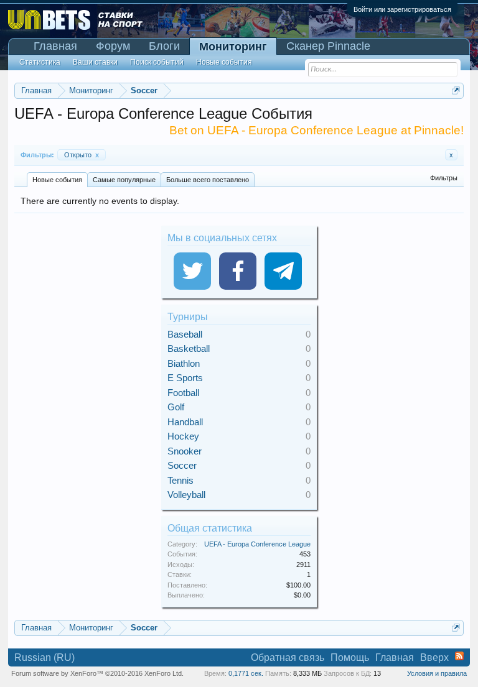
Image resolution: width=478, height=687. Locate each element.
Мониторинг (233, 46)
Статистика (39, 62)
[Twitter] (192, 271)
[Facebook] (237, 271)
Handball (185, 422)
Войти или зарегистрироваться (402, 9)
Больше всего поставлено (207, 179)
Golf (175, 407)
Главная (55, 46)
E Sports (185, 377)
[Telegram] (283, 271)
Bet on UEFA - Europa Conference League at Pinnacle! (316, 130)
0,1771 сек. (245, 673)
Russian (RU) (44, 657)
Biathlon (183, 363)
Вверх (434, 657)
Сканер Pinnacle (328, 46)
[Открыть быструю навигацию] (456, 90)
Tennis (180, 480)
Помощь (349, 657)
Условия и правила (437, 673)
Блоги (164, 46)
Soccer (182, 465)
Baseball (184, 334)
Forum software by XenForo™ (97, 673)
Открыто (81, 155)
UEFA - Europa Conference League (257, 544)
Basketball (188, 348)
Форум (113, 46)
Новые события (57, 179)
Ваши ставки (95, 62)
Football (183, 392)
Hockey (183, 436)
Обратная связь (287, 657)
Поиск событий (157, 62)
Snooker (184, 451)
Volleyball (186, 494)
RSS (459, 656)
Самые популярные (124, 179)
